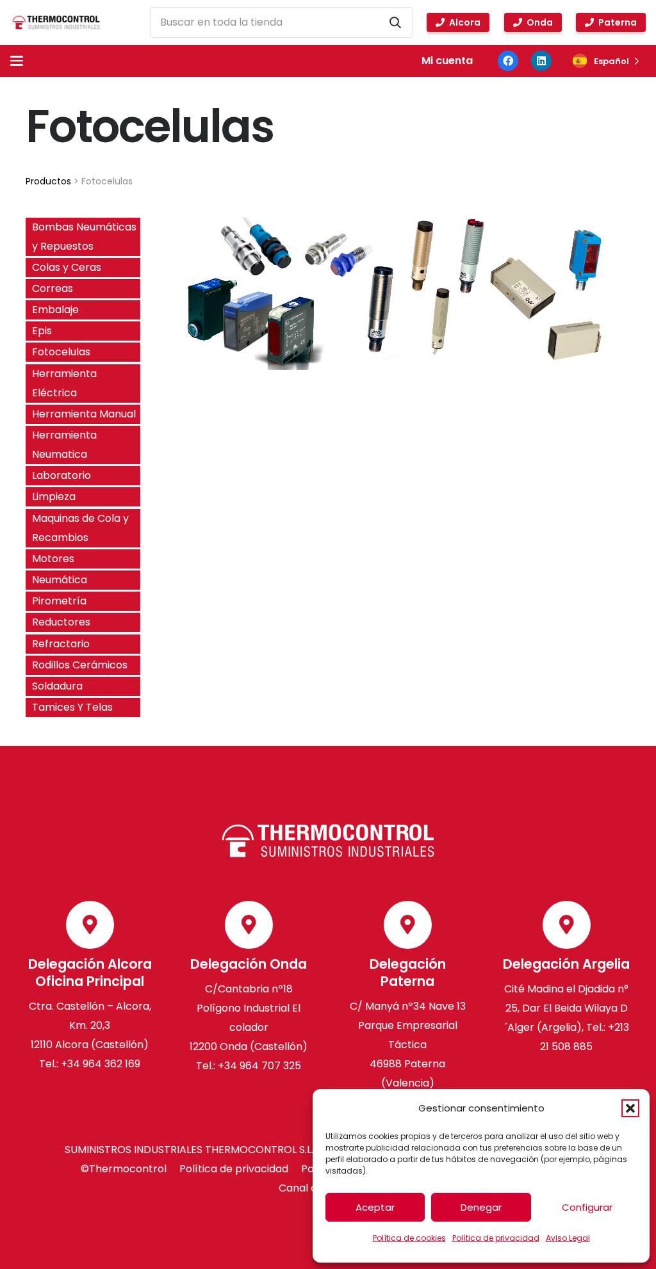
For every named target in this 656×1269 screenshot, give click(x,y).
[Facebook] (508, 61)
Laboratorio (61, 475)
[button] (630, 1108)
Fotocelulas (61, 351)
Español (611, 61)
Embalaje (55, 309)
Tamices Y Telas (72, 707)
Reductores (61, 622)
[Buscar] (395, 22)
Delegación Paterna (408, 972)
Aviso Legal (568, 1238)
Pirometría (59, 601)
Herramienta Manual (84, 414)
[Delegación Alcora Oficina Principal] (90, 925)
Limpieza (54, 496)
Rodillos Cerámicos (79, 665)
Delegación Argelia (566, 964)
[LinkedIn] (541, 61)
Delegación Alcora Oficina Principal (90, 972)
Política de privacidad (495, 1238)
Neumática (59, 579)
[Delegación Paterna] (408, 925)
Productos (48, 181)
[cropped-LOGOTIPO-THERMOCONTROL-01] (55, 22)
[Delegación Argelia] (567, 925)
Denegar (481, 1207)
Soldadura (57, 686)
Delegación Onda (248, 964)
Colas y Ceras (66, 267)
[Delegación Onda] (249, 925)
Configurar (587, 1207)
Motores (53, 558)
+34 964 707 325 (259, 1065)
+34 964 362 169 (100, 1063)
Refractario (61, 643)
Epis (42, 330)
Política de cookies (409, 1238)
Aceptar (375, 1207)
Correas (52, 288)
